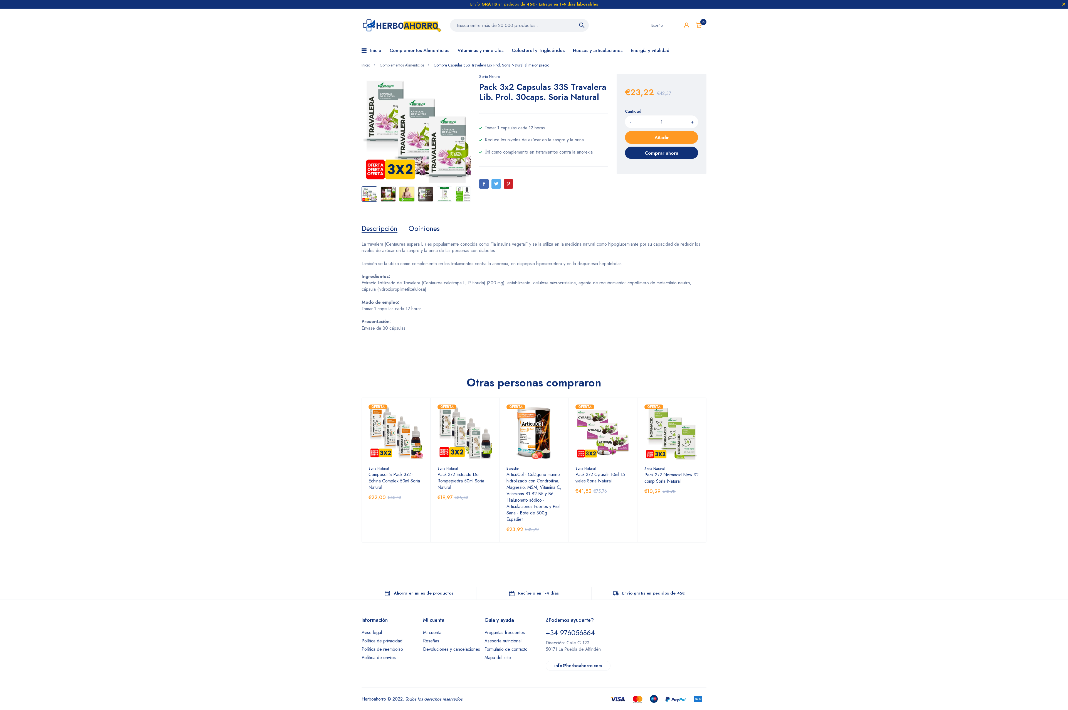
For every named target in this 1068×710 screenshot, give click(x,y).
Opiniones (424, 228)
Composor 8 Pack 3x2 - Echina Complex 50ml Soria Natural (394, 480)
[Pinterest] (508, 184)
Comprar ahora (661, 153)
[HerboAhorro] (402, 25)
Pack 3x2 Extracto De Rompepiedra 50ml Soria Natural (460, 480)
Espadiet (513, 468)
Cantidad (633, 111)
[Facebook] (484, 184)
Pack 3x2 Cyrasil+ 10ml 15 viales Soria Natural (600, 477)
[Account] (687, 25)
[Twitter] (496, 184)
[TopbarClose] (1064, 4)
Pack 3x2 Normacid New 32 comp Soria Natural (671, 478)
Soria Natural (490, 76)
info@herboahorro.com (578, 665)
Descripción (379, 228)
